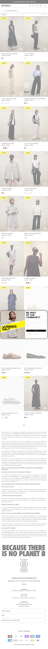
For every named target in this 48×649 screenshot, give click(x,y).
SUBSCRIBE (36, 330)
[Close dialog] (46, 311)
